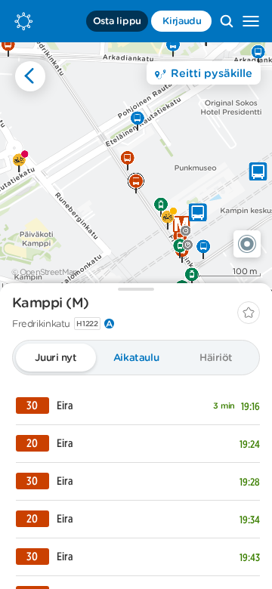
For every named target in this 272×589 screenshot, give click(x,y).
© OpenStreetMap (44, 272)
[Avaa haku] (227, 21)
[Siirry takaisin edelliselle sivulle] (30, 76)
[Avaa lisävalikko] (251, 21)
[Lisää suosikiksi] (248, 312)
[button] (247, 243)
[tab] (56, 358)
